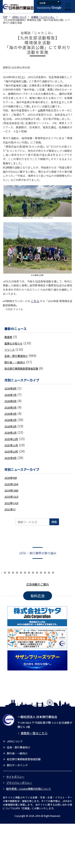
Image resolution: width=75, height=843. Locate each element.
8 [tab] (13, 572)
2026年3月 (10, 420)
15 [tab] (41, 572)
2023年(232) (11, 497)
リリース (9, 350)
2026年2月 (10, 426)
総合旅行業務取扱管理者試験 (21, 368)
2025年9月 (10, 458)
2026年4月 (10, 414)
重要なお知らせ (13, 343)
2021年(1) (10, 509)
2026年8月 (10, 388)
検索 (54, 522)
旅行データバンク (17, 765)
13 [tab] (33, 572)
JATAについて (19, 16)
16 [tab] (45, 572)
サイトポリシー (15, 777)
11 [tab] (25, 572)
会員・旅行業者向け (16, 356)
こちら (35, 301)
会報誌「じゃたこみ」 (43, 16)
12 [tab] (29, 572)
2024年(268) (11, 490)
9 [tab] (17, 572)
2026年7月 (10, 395)
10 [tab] (21, 572)
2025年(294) (11, 484)
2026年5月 (10, 407)
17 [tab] (49, 572)
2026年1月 (10, 432)
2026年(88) (10, 478)
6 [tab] (5, 572)
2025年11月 (11, 445)
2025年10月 (11, 451)
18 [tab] (53, 572)
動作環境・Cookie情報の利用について (28, 789)
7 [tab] (9, 572)
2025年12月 (11, 439)
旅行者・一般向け (14, 362)
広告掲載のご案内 (37, 584)
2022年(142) (11, 503)
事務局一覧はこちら (34, 733)
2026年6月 (10, 401)
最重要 (8, 337)
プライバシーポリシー (19, 783)
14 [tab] (37, 572)
